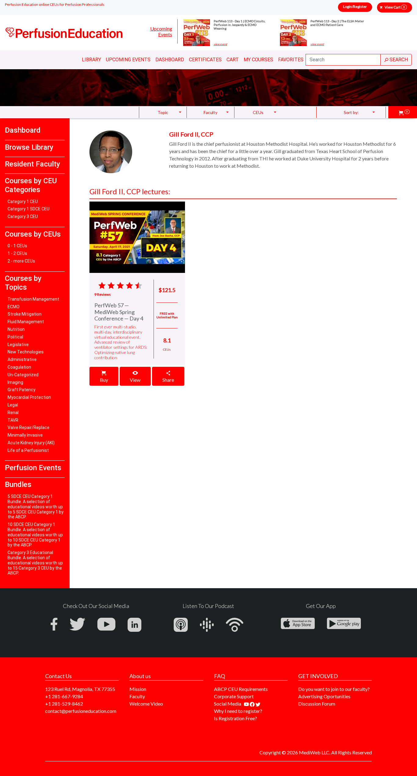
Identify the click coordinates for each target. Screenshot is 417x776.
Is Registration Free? (235, 718)
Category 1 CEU (23, 201)
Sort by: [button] (351, 112)
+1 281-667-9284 (64, 696)
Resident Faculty (32, 164)
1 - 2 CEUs (17, 253)
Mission (137, 689)
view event (220, 44)
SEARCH (398, 60)
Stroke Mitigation (25, 314)
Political (15, 336)
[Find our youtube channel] (247, 703)
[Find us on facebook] (253, 703)
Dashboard (169, 60)
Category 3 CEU (23, 216)
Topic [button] (163, 112)
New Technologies (26, 351)
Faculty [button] (210, 112)
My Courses (258, 60)
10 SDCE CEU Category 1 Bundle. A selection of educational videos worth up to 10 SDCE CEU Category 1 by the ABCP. (35, 534)
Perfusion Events (33, 467)
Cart (233, 60)
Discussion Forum (316, 703)
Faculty (137, 696)
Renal (13, 412)
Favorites (290, 60)
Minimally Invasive (25, 435)
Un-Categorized (23, 374)
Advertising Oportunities (324, 696)
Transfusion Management (33, 299)
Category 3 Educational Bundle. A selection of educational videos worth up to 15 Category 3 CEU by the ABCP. (35, 562)
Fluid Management (26, 321)
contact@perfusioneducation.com (80, 711)
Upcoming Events (161, 31)
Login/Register (355, 6)
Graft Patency (21, 389)
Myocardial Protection (29, 397)
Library (91, 60)
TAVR (13, 420)
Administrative (22, 359)
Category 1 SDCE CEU (28, 208)
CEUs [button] (258, 112)
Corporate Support (234, 696)
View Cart (395, 7)
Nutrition (16, 329)
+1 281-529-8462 (64, 703)
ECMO (14, 306)
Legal (13, 404)
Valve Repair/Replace (28, 427)
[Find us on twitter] (258, 703)
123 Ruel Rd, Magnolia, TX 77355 (80, 689)
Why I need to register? (238, 711)
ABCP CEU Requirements (241, 689)
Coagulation (19, 367)
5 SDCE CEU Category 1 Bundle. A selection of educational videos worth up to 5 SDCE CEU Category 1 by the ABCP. (35, 506)
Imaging (15, 382)
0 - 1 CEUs (17, 245)
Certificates (205, 60)
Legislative (18, 344)
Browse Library (29, 147)
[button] (404, 112)
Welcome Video (146, 703)
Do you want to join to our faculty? (334, 689)
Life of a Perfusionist (28, 450)
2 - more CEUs (21, 261)
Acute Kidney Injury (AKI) (31, 442)
